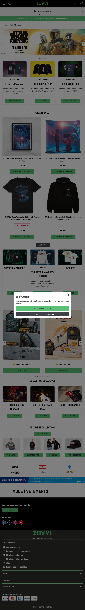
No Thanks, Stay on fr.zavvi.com (42, 314)
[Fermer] (67, 295)
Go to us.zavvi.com (42, 308)
